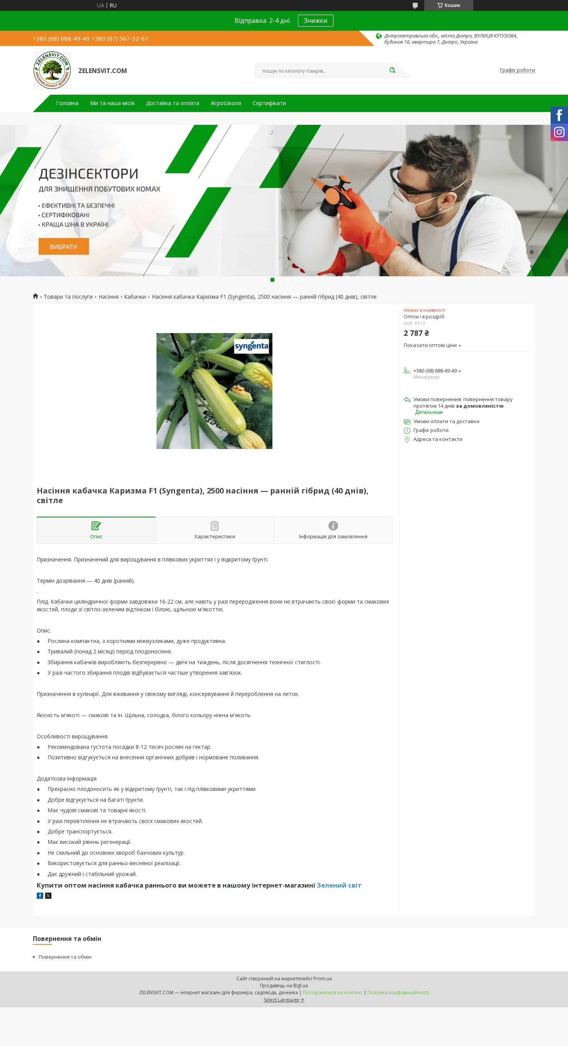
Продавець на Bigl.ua (284, 985)
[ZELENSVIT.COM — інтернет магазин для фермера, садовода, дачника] (52, 70)
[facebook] (40, 896)
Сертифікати (269, 103)
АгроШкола (226, 103)
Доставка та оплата (172, 103)
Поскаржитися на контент (332, 992)
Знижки (315, 20)
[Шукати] (392, 71)
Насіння (109, 296)
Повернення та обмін (65, 956)
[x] (48, 896)
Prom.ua (322, 978)
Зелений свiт (339, 885)
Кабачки (135, 296)
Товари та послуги (68, 296)
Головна (67, 103)
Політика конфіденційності (398, 992)
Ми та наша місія (112, 103)
